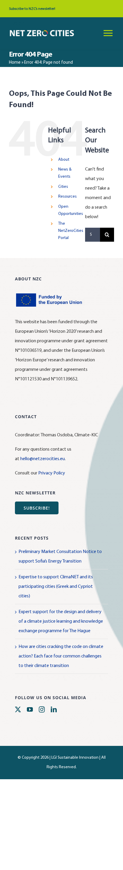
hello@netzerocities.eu (42, 459)
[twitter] (18, 710)
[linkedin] (54, 710)
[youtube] (30, 710)
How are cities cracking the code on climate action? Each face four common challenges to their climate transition (61, 656)
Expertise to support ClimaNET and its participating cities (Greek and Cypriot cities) (56, 587)
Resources (67, 196)
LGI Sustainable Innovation (75, 757)
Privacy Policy (51, 473)
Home (15, 62)
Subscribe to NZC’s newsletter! (32, 9)
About (63, 159)
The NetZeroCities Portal (70, 230)
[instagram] (42, 710)
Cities (63, 187)
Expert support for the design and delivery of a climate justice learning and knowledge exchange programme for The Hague (61, 621)
